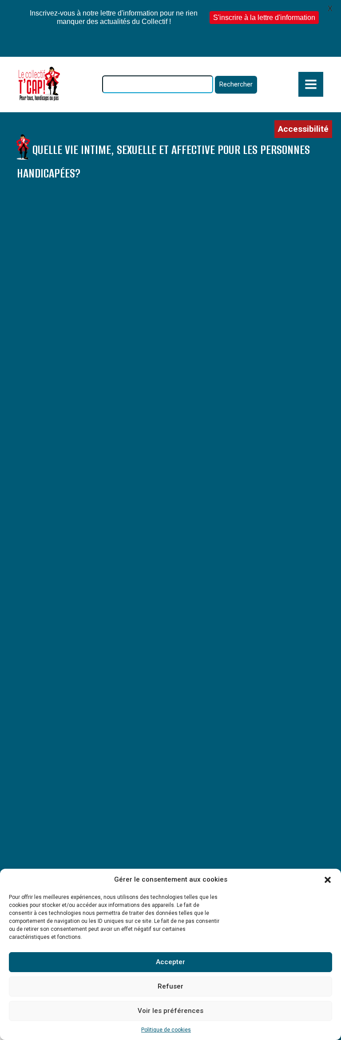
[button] (327, 879)
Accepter (170, 962)
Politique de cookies (166, 1030)
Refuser (170, 986)
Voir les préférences (170, 1011)
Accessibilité (303, 129)
